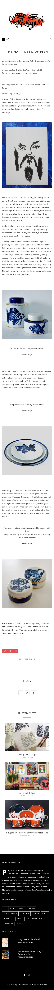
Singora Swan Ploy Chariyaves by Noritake (27, 832)
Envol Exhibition (27, 793)
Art (5, 651)
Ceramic (21, 908)
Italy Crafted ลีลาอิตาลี (29, 939)
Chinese (13, 651)
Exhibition (24, 914)
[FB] (24, 975)
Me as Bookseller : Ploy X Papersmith (30, 952)
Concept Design (10, 914)
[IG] (29, 975)
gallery (36, 914)
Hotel (44, 914)
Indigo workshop (27, 754)
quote (19, 919)
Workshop (8, 924)
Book (12, 908)
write (18, 924)
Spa (27, 919)
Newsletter (9, 919)
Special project (38, 919)
